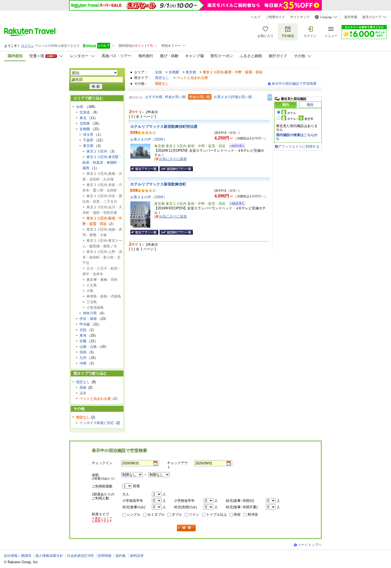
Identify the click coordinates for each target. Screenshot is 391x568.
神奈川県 (90, 313)
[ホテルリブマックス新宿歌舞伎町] (235, 204)
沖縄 (83, 363)
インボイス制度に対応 (97, 423)
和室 (237, 514)
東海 (83, 335)
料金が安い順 (175, 97)
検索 (186, 528)
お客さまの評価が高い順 (233, 97)
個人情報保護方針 (49, 556)
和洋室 (253, 514)
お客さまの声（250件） (148, 139)
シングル (133, 514)
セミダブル (156, 514)
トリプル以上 (216, 514)
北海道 (85, 112)
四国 (83, 352)
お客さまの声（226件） (148, 197)
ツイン (194, 514)
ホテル (291, 113)
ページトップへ (310, 545)
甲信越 (85, 324)
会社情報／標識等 (17, 556)
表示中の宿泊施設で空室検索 (294, 84)
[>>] (270, 97)
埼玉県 (88, 135)
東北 (83, 118)
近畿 (83, 341)
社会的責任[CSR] (80, 556)
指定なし (162, 78)
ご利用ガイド (275, 17)
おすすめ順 (154, 97)
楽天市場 (350, 17)
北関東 (85, 123)
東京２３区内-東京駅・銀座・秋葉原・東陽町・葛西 (102, 162)
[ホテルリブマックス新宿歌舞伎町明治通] (235, 147)
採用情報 (104, 556)
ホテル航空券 (300, 118)
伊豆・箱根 (88, 319)
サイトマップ (299, 17)
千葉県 (88, 140)
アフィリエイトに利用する (298, 147)
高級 (83, 387)
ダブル (177, 514)
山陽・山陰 (88, 347)
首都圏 (174, 72)
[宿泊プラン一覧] (144, 168)
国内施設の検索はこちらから (297, 137)
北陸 (83, 330)
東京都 (191, 72)
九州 (83, 358)
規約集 (120, 556)
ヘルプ (255, 17)
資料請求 (137, 556)
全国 (158, 72)
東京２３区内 (96, 151)
